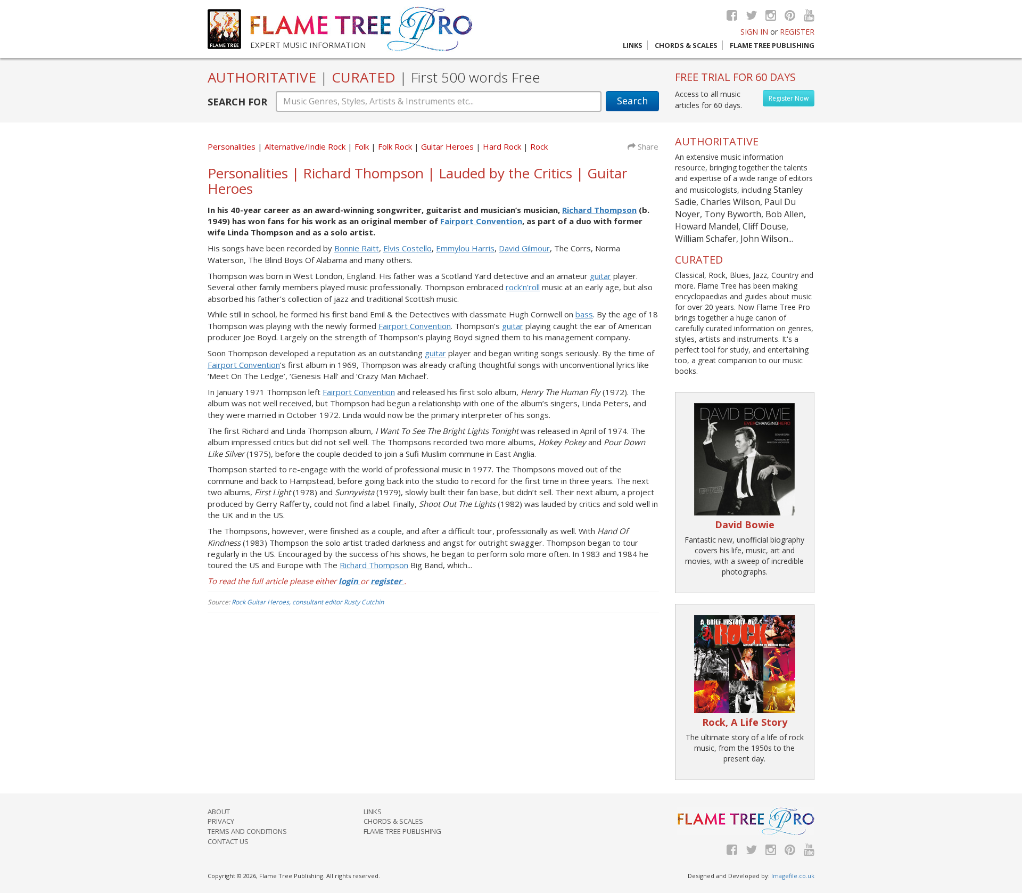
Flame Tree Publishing (772, 45)
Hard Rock (503, 146)
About (219, 811)
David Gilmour (524, 248)
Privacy (221, 821)
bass (584, 314)
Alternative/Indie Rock (306, 146)
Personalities (232, 146)
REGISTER (797, 32)
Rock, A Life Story (744, 722)
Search (632, 100)
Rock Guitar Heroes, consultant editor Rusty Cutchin (308, 602)
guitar (600, 276)
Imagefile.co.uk (792, 876)
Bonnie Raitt (356, 248)
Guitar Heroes (448, 146)
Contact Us (228, 841)
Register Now (789, 98)
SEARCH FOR (237, 101)
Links (632, 45)
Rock (539, 146)
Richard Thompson (599, 209)
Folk (363, 146)
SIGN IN (754, 32)
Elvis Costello (407, 248)
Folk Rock (396, 146)
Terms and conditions (247, 831)
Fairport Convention (481, 221)
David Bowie (744, 524)
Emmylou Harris (465, 248)
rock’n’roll (523, 287)
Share (647, 146)
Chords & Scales (686, 45)
